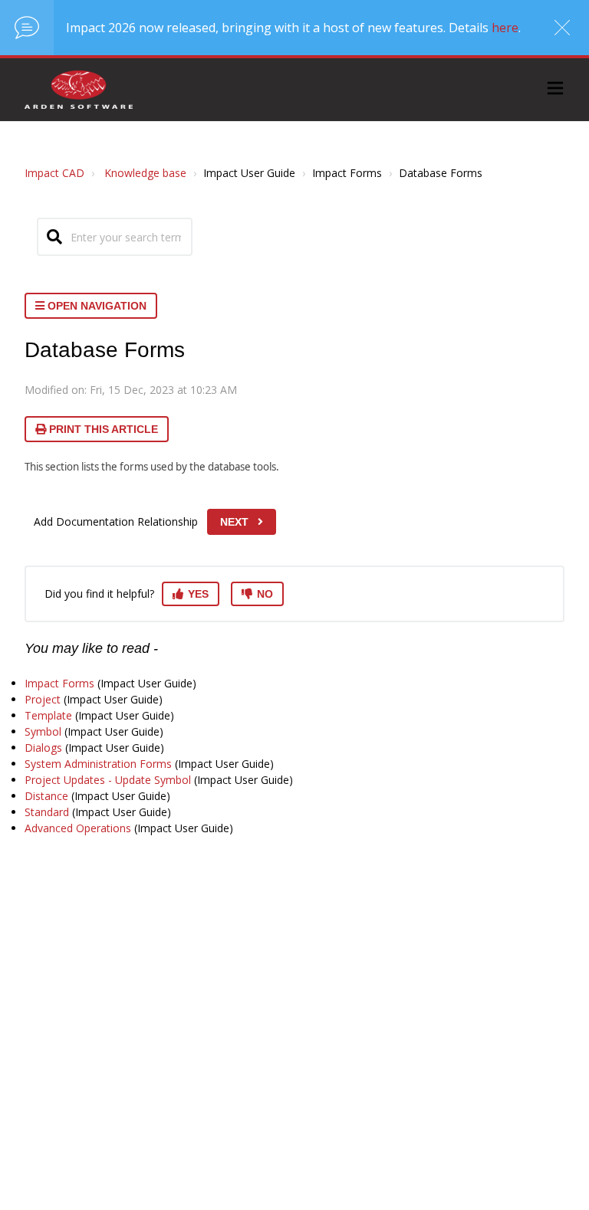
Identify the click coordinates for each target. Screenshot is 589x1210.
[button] (555, 90)
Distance (46, 796)
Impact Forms (59, 683)
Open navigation (95, 306)
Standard (47, 812)
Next (234, 522)
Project (43, 699)
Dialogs (43, 747)
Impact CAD (54, 173)
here (505, 27)
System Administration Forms (98, 763)
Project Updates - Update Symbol (108, 779)
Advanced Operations (78, 828)
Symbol (43, 731)
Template (48, 715)
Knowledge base (145, 173)
